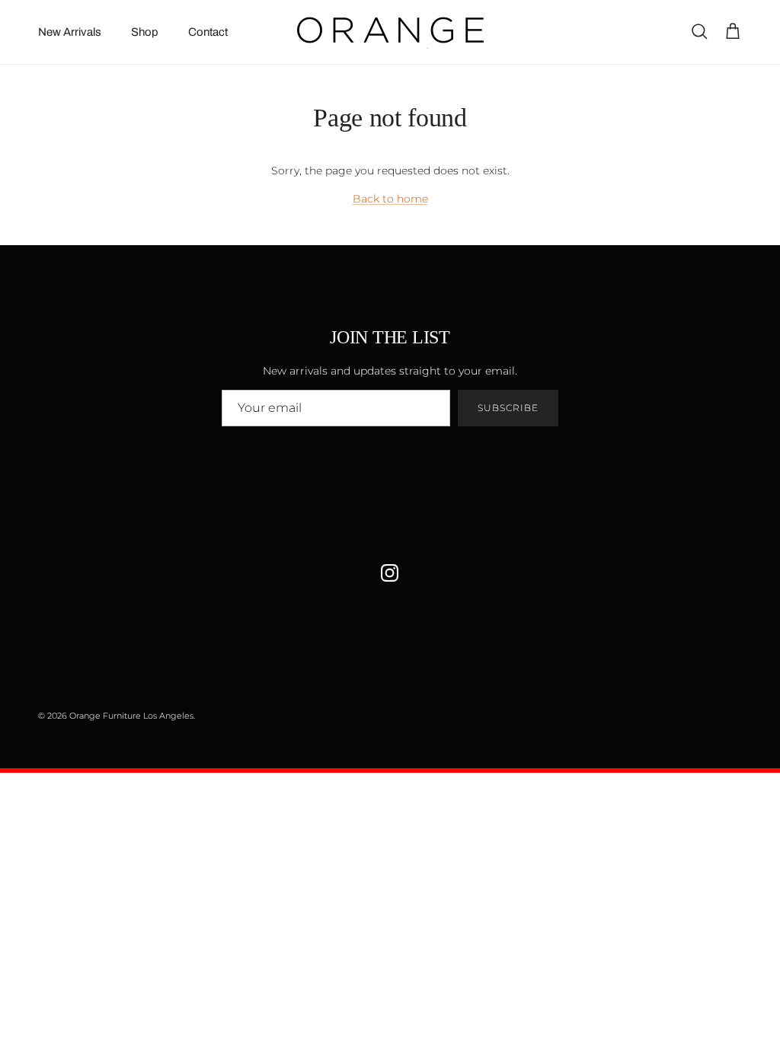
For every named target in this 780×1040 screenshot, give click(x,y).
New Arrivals (69, 32)
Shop (144, 32)
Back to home (390, 199)
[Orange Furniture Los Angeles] (390, 32)
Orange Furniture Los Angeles (131, 715)
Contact (208, 32)
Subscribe (508, 407)
